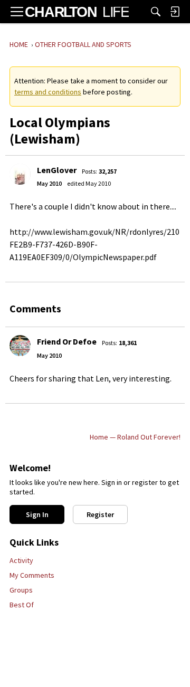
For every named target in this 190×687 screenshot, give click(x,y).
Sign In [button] (37, 514)
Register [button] (100, 514)
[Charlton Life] (77, 11)
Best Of (22, 604)
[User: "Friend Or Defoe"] (20, 345)
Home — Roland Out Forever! (135, 437)
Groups (21, 590)
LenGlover (57, 170)
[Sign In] (174, 11)
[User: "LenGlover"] (20, 174)
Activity (21, 560)
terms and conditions (47, 92)
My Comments (32, 575)
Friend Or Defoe (67, 341)
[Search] (155, 11)
